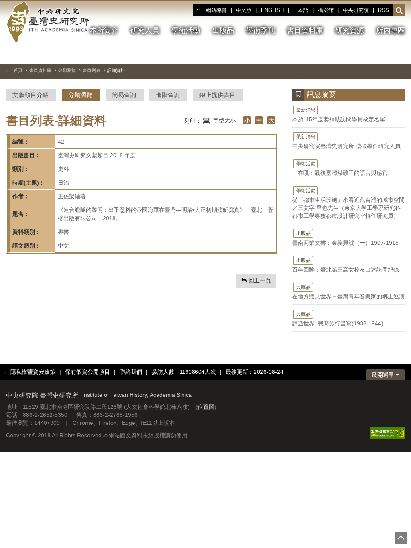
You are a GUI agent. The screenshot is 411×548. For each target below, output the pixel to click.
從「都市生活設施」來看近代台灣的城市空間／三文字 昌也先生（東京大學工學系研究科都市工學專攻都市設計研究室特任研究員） (348, 203)
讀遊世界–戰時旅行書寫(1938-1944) (337, 319)
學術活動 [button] (185, 30)
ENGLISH (272, 10)
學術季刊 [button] (260, 30)
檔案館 (326, 10)
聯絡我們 (131, 372)
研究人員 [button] (144, 30)
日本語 (301, 10)
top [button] (401, 538)
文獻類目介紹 (30, 94)
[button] (399, 11)
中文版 (244, 10)
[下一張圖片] (384, 54)
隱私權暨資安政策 (32, 372)
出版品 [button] (223, 30)
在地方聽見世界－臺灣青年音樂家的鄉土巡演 (348, 292)
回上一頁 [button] (259, 280)
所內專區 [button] (390, 30)
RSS (383, 10)
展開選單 (384, 374)
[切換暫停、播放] (356, 54)
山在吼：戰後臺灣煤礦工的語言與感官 (340, 168)
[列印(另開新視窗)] (206, 119)
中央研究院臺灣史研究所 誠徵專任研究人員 (346, 141)
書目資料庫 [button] (305, 30)
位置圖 (205, 407)
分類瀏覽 (67, 70)
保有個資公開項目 (87, 372)
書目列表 (91, 70)
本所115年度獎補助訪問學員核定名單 (338, 114)
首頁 (18, 70)
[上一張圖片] (370, 54)
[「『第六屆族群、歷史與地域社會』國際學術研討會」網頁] (399, 54)
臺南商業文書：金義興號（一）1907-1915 (345, 238)
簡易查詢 (124, 94)
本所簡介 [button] (104, 30)
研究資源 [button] (349, 30)
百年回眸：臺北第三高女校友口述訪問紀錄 (345, 265)
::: (199, 10)
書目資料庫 (40, 70)
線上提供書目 (217, 94)
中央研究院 (356, 10)
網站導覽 (216, 10)
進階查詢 (168, 94)
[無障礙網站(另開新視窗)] (387, 433)
